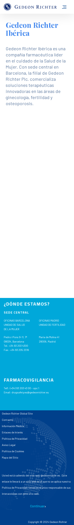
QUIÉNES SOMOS (27, 114)
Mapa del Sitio (10, 457)
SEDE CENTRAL (16, 312)
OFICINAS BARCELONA (17, 320)
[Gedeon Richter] (30, 7)
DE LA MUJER (11, 329)
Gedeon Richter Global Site (17, 413)
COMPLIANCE (22, 232)
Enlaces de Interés (12, 432)
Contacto (7, 419)
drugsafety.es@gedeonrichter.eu (30, 392)
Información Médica (13, 426)
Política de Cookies (13, 451)
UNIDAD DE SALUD (14, 324)
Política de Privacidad (14, 438)
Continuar (37, 506)
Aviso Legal (8, 445)
